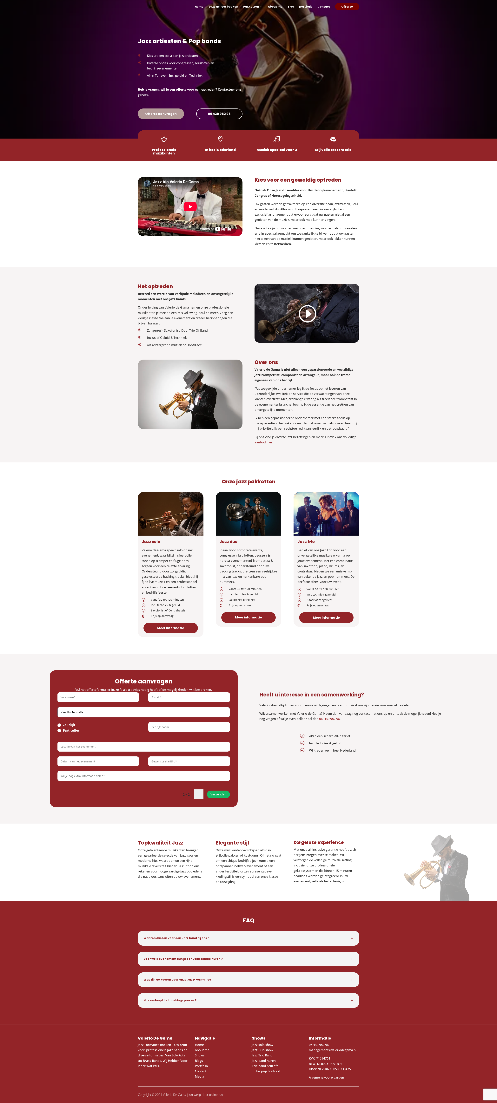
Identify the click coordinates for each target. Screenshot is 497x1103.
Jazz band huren (264, 1061)
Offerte (347, 7)
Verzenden (218, 794)
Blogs (199, 1061)
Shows (200, 1055)
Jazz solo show (262, 1045)
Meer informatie (170, 628)
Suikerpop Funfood (266, 1071)
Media (200, 1076)
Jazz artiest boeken (223, 7)
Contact (324, 7)
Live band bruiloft (265, 1066)
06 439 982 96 (219, 114)
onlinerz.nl (216, 1095)
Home (199, 7)
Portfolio (201, 1066)
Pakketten (251, 7)
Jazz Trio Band (262, 1055)
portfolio (306, 7)
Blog (291, 7)
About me (275, 7)
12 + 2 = (186, 794)
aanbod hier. (264, 442)
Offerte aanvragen (161, 114)
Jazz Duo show (262, 1050)
